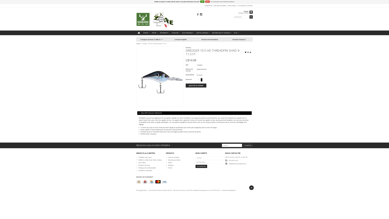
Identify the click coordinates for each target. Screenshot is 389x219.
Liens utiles (142, 163)
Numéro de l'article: (189, 70)
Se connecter (242, 5)
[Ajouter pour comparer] (248, 52)
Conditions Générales (145, 170)
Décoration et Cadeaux (221, 33)
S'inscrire (250, 5)
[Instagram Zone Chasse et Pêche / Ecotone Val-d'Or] (201, 14)
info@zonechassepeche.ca (237, 164)
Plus (235, 33)
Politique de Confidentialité (147, 168)
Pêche (154, 33)
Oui (202, 1)
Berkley (188, 47)
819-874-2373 (233, 160)
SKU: (187, 65)
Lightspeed (232, 190)
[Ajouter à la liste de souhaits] (245, 52)
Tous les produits (173, 157)
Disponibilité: (190, 75)
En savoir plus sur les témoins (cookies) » (223, 1)
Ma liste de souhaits (220, 5)
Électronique (187, 33)
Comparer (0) (208, 5)
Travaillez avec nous (145, 157)
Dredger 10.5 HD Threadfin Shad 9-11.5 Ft (154, 44)
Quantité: (189, 79)
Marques (171, 165)
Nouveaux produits (174, 160)
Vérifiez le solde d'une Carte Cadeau (150, 160)
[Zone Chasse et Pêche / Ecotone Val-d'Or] (155, 19)
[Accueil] (139, 33)
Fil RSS (170, 168)
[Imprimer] (250, 52)
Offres (170, 163)
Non (207, 1)
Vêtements (164, 33)
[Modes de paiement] (138, 181)
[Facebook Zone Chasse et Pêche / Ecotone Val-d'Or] (198, 14)
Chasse (145, 33)
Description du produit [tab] (151, 113)
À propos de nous (144, 165)
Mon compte (232, 5)
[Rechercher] (251, 17)
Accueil (138, 44)
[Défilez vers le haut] (251, 187)
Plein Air (175, 33)
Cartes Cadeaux (202, 33)
